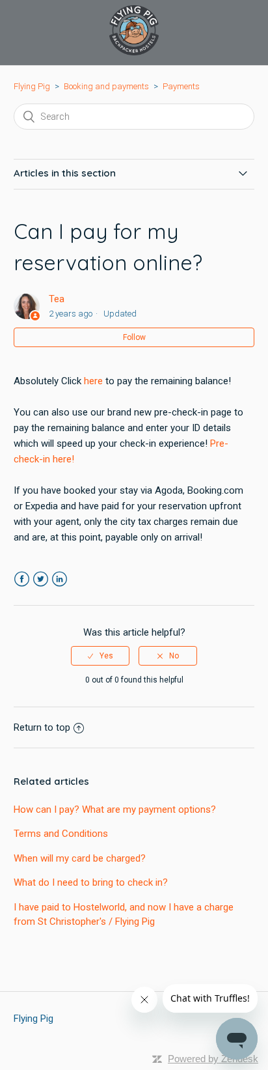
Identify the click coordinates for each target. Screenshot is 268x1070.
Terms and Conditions (61, 833)
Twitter (41, 579)
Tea (56, 299)
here (93, 381)
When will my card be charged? (80, 858)
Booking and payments (106, 86)
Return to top (42, 727)
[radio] (100, 656)
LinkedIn (59, 579)
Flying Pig (32, 86)
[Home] (133, 52)
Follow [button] (134, 337)
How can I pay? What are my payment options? (115, 809)
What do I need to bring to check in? (91, 882)
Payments (181, 86)
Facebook (22, 579)
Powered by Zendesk (213, 1058)
